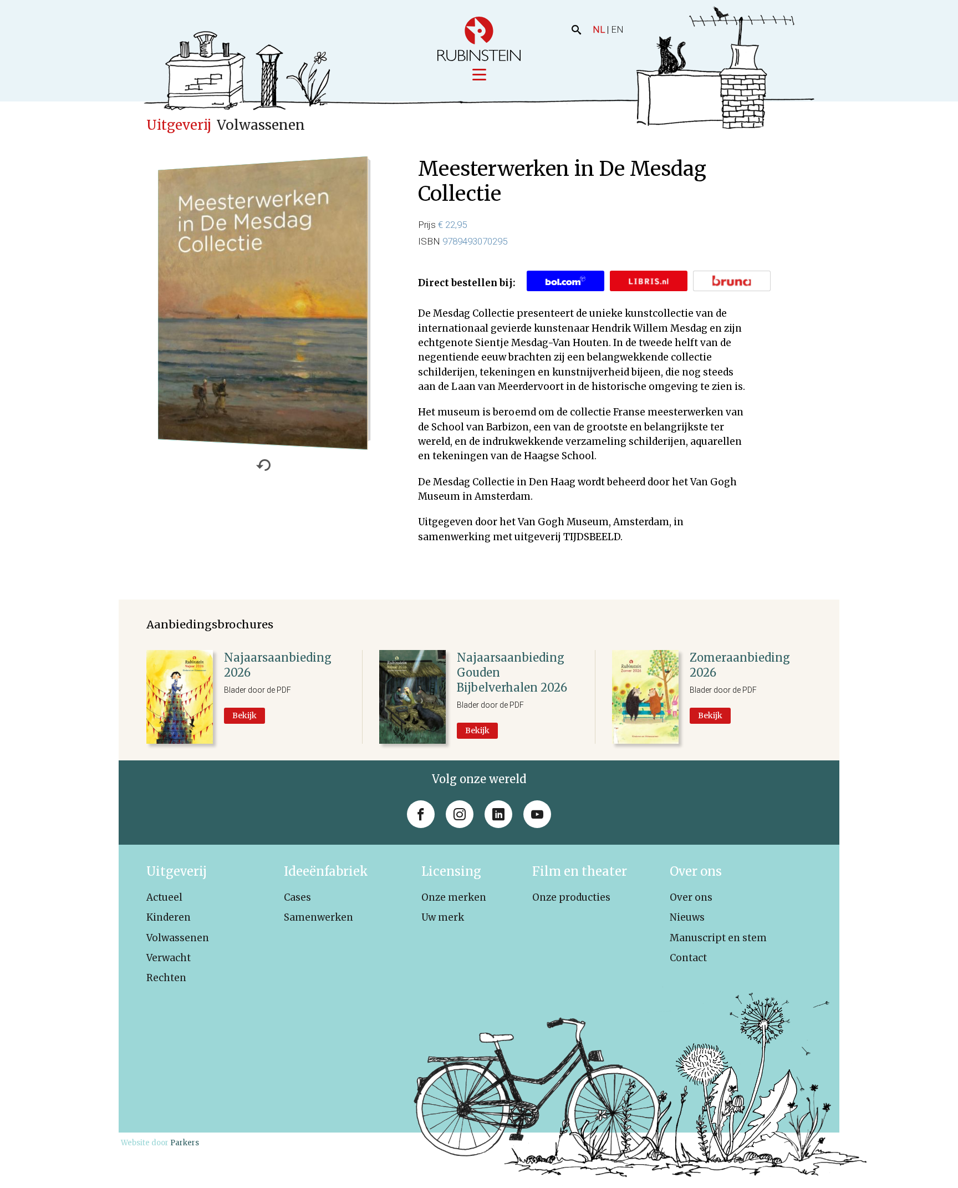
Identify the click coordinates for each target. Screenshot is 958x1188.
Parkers (184, 1143)
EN (617, 29)
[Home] (479, 39)
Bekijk (244, 715)
